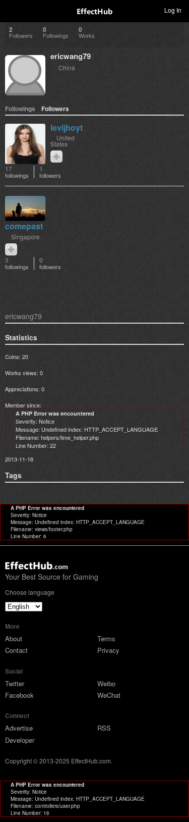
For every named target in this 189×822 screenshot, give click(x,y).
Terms (106, 638)
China (66, 67)
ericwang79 (70, 56)
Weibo (106, 683)
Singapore (25, 236)
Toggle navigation (12, 9)
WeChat (108, 695)
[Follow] (56, 156)
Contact (16, 650)
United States (62, 140)
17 (17, 172)
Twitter (14, 683)
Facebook (19, 695)
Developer (19, 740)
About (13, 638)
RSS (104, 728)
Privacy (108, 650)
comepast (24, 226)
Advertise (19, 728)
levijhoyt (66, 127)
